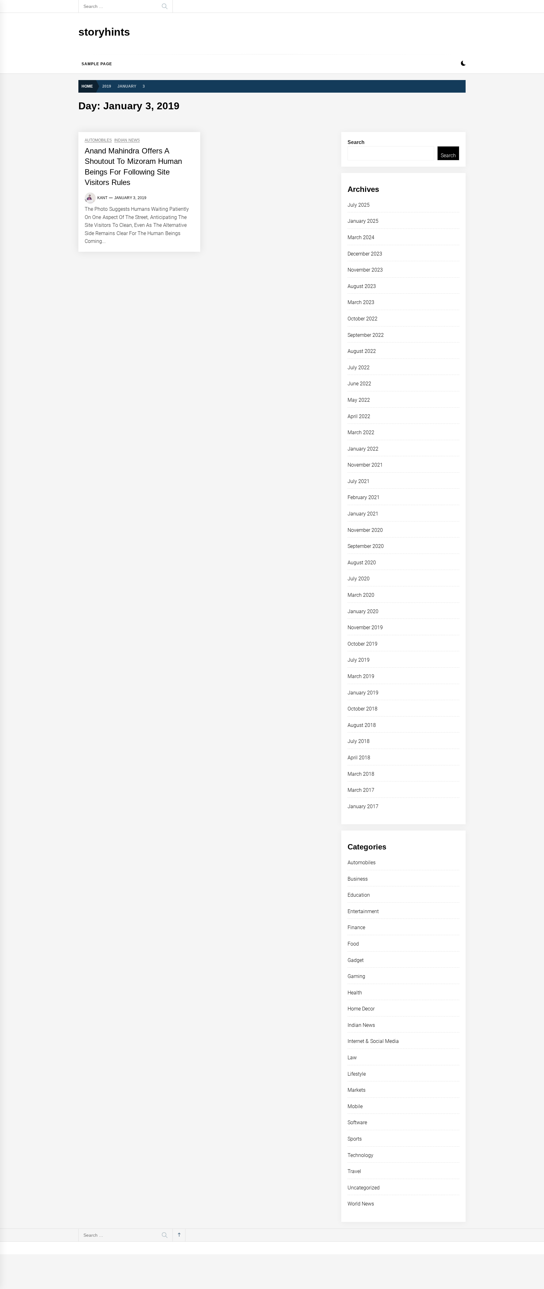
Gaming (356, 976)
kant (102, 198)
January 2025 (363, 221)
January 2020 (363, 611)
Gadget (356, 960)
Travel (354, 1171)
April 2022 (359, 416)
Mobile (355, 1106)
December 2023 (365, 254)
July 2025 (359, 205)
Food (353, 944)
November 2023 (365, 270)
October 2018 (362, 709)
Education (359, 895)
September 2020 (366, 546)
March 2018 (361, 774)
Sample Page (97, 64)
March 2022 (361, 432)
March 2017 (361, 790)
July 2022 (359, 368)
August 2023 (362, 286)
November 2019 (365, 627)
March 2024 (361, 237)
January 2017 (363, 806)
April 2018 (359, 758)
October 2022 (362, 319)
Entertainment (363, 911)
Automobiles (98, 140)
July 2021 (359, 481)
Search (356, 142)
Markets (357, 1090)
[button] (463, 64)
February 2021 (364, 497)
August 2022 (362, 351)
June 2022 (359, 384)
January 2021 (363, 514)
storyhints (104, 32)
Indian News (126, 140)
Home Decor (361, 1009)
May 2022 (359, 400)
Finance (356, 927)
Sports (355, 1139)
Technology (360, 1155)
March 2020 (361, 595)
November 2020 (365, 530)
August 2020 (362, 563)
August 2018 (362, 725)
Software (357, 1122)
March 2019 (361, 676)
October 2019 (362, 644)
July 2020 (359, 579)
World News (361, 1204)
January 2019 (363, 693)
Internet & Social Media (373, 1041)
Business (358, 879)
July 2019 (359, 660)
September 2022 (366, 335)
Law (352, 1058)
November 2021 (365, 465)
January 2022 (363, 449)
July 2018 (359, 741)
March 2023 (361, 302)
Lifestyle (357, 1074)
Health (355, 993)
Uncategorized (364, 1188)
